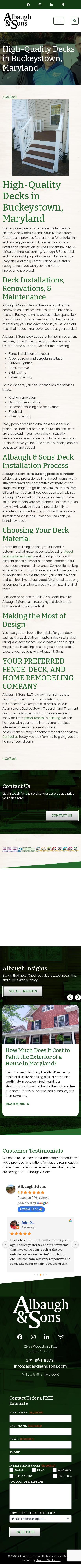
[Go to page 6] (43, 1275)
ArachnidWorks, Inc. (48, 1560)
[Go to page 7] (46, 1274)
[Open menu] (58, 21)
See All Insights (23, 991)
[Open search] (75, 21)
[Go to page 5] (40, 1275)
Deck (40, 1469)
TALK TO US (25, 1532)
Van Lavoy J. (31, 1223)
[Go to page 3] (34, 1274)
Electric (65, 1476)
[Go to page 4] (37, 1275)
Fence (19, 1469)
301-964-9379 (40, 1359)
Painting (65, 1469)
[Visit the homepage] (40, 1312)
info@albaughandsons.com (40, 1366)
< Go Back (9, 97)
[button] (78, 997)
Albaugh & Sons (32, 1187)
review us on (29, 1209)
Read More (15, 1104)
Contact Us (62, 815)
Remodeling (24, 1476)
